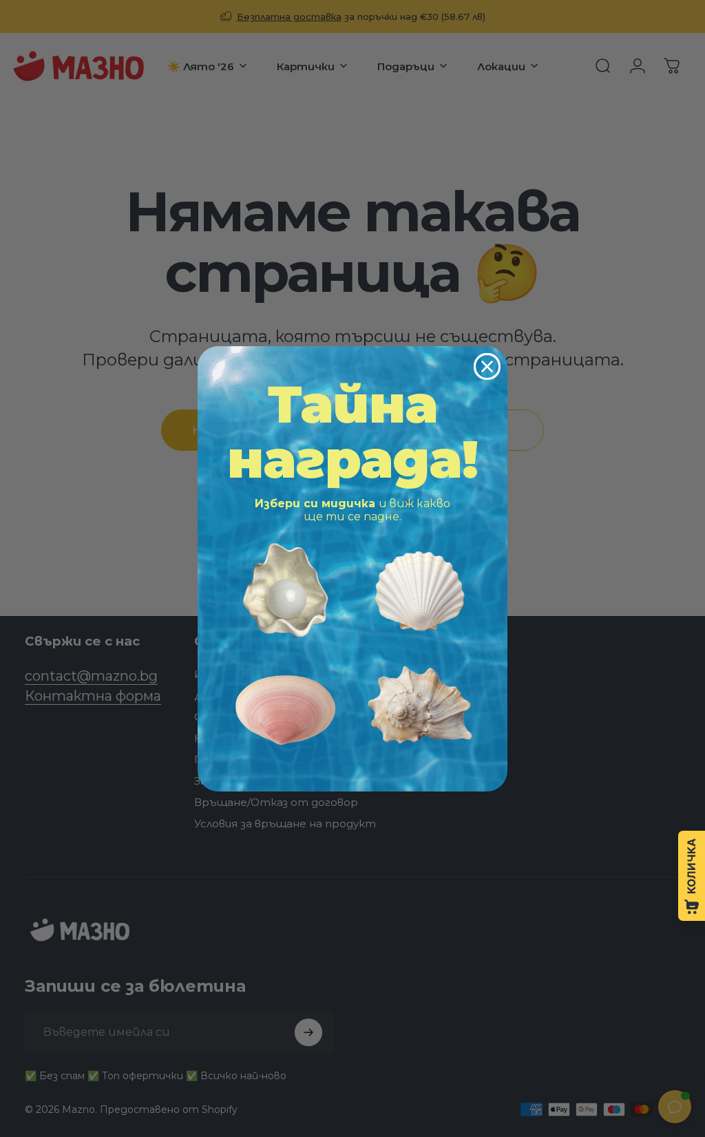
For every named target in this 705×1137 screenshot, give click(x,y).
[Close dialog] (487, 366)
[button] (285, 590)
